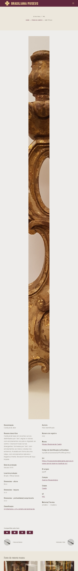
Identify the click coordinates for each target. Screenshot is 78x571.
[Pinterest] (22, 532)
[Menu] (73, 3)
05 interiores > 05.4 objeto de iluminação (19, 509)
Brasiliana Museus (24, 3)
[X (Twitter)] (15, 532)
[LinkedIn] (30, 532)
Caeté (44, 488)
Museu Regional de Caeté (52, 444)
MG (44, 16)
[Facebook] (7, 532)
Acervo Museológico (50, 480)
